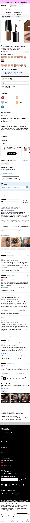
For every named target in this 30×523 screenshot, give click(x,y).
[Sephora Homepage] (5, 5)
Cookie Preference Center (8, 511)
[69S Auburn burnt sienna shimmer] (21, 56)
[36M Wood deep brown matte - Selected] (15, 65)
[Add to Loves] (28, 49)
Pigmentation (4, 17)
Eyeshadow (11, 9)
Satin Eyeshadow (5, 419)
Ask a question (13, 14)
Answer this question (7, 173)
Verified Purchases (21, 249)
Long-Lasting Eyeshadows (7, 418)
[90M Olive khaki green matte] (21, 65)
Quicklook (3, 150)
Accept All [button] (22, 515)
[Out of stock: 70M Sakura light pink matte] (18, 65)
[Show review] (5, 242)
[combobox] (16, 5)
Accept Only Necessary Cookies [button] (8, 514)
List (27, 51)
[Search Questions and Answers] (2, 163)
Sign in (6, 72)
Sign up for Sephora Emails (8, 476)
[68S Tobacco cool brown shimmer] (12, 56)
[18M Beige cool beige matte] (2, 65)
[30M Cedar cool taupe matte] (12, 65)
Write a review (25, 195)
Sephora (12, 412)
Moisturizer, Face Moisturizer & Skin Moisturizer (12, 413)
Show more (3, 131)
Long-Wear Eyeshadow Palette (21, 418)
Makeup (2, 9)
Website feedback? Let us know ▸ (15, 424)
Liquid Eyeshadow (12, 416)
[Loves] (25, 5)
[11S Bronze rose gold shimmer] (2, 56)
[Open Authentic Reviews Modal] (14, 210)
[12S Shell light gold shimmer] (5, 56)
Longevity (21, 16)
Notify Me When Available (12, 154)
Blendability (16, 16)
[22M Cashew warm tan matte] (5, 65)
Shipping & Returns (9, 75)
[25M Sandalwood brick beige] (8, 65)
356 (23, 378)
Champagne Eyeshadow (15, 419)
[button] (18, 46)
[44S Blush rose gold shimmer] (18, 56)
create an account (13, 72)
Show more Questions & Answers (10, 178)
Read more (3, 308)
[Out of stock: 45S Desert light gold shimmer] (15, 56)
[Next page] (25, 378)
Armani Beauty (4, 11)
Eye (6, 9)
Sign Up (23, 479)
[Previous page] (1, 378)
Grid (24, 51)
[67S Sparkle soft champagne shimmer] (8, 56)
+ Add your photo (5, 388)
